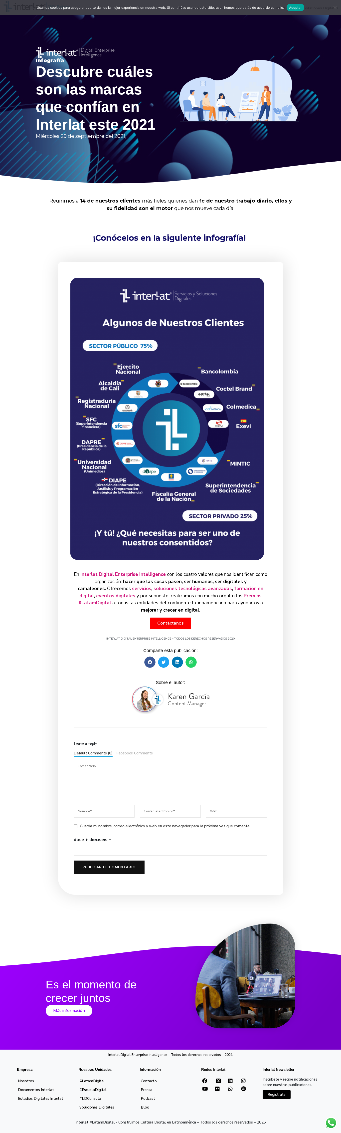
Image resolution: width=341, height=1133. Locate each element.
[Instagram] (243, 1081)
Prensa (146, 1089)
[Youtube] (205, 1089)
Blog (145, 1107)
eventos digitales (116, 596)
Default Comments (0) (93, 753)
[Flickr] (217, 1089)
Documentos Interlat (36, 1089)
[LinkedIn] (230, 1081)
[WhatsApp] (230, 1089)
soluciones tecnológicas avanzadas (193, 588)
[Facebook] (204, 1081)
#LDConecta (90, 1098)
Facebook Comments (134, 753)
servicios (141, 588)
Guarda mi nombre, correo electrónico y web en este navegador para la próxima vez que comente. (165, 826)
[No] (334, 7)
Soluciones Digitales (96, 1107)
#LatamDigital (92, 1081)
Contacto (149, 1081)
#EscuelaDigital (93, 1089)
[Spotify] (243, 1089)
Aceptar (295, 7)
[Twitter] (218, 1082)
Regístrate (277, 1094)
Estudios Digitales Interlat (40, 1098)
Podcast (148, 1098)
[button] (150, 662)
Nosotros (26, 1081)
